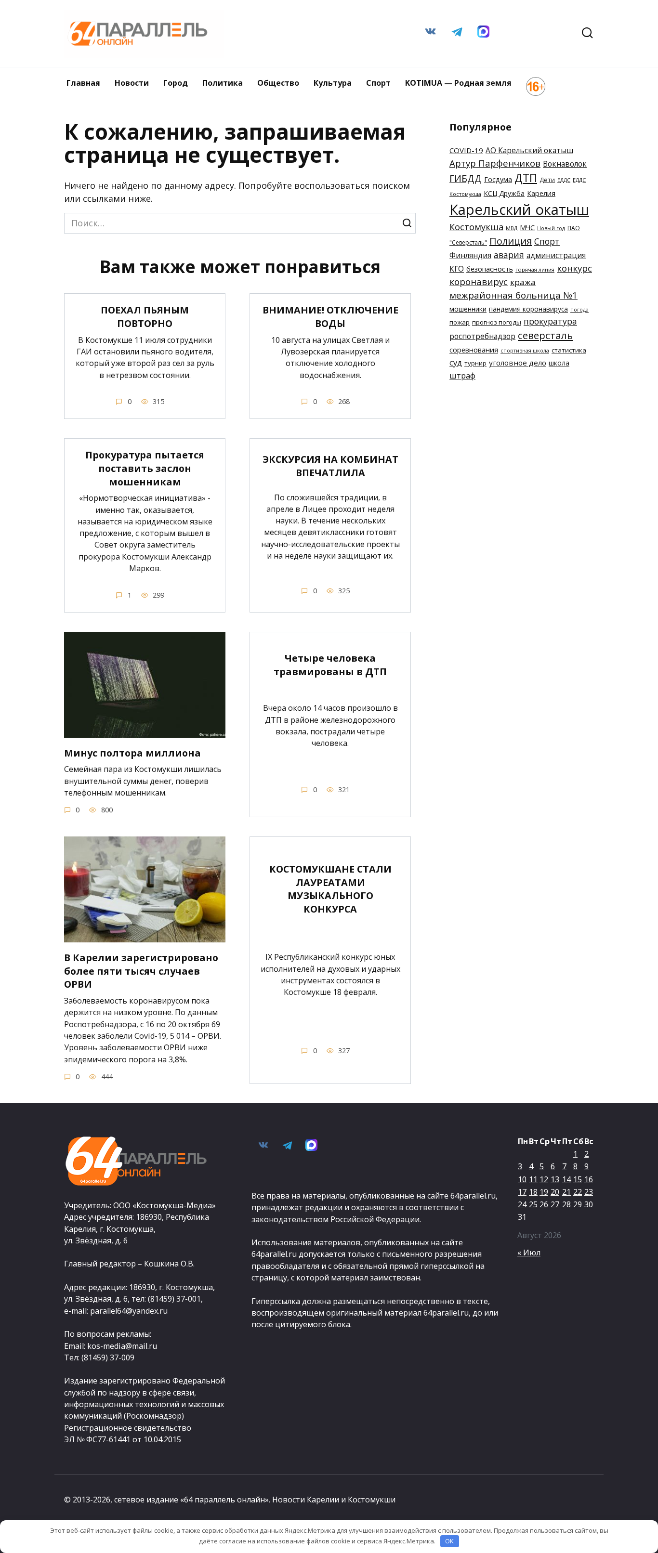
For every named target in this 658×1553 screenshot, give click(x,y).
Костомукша (476, 227)
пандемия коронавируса (528, 308)
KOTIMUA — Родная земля (458, 83)
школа (559, 362)
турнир (475, 363)
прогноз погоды (496, 322)
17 (522, 1192)
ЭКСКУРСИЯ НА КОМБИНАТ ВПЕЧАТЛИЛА (330, 466)
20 (555, 1192)
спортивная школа (524, 350)
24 (522, 1204)
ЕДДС (563, 180)
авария (509, 255)
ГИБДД (465, 178)
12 (544, 1179)
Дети (547, 179)
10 (522, 1179)
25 (533, 1204)
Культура (333, 83)
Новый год (551, 228)
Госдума (498, 179)
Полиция (510, 241)
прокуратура (550, 321)
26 (544, 1204)
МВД (511, 228)
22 (577, 1192)
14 (566, 1179)
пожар (459, 322)
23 (588, 1192)
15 (577, 1179)
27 (555, 1204)
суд (455, 362)
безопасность (489, 269)
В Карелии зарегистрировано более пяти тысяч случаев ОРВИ (141, 971)
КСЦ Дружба (504, 193)
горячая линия (534, 269)
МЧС (527, 227)
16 (588, 1179)
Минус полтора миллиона (132, 752)
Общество (278, 83)
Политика (222, 83)
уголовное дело (517, 362)
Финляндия (470, 255)
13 (555, 1179)
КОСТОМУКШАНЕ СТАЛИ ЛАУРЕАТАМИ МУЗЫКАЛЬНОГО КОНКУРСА (330, 888)
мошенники (468, 308)
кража (523, 281)
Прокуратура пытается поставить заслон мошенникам (144, 468)
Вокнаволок (565, 163)
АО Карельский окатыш (529, 150)
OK (449, 1541)
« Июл (528, 1252)
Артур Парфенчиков (494, 163)
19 (544, 1192)
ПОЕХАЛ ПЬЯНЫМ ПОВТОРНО (145, 316)
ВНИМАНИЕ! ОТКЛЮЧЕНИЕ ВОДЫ (330, 316)
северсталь (545, 335)
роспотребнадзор (482, 336)
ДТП (525, 177)
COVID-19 (466, 150)
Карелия (541, 193)
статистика (569, 350)
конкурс (574, 268)
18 (533, 1192)
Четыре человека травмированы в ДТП (330, 665)
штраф (462, 375)
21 (566, 1192)
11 (533, 1179)
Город (175, 83)
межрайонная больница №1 (513, 295)
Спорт (378, 83)
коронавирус (478, 281)
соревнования (473, 349)
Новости (132, 83)
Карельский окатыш (519, 209)
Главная (83, 83)
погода (579, 309)
